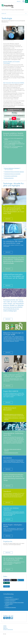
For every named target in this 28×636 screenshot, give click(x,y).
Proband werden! (8, 597)
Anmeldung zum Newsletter (10, 607)
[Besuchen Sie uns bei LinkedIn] (9, 618)
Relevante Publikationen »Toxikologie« (11, 168)
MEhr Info (8, 519)
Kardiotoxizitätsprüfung (9, 178)
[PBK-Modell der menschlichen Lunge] (14, 230)
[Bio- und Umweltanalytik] (14, 197)
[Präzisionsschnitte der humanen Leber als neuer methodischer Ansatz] (14, 293)
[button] (6, 580)
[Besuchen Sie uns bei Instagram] (12, 618)
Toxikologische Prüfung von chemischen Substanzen (14, 171)
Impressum (5, 628)
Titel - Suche (23, 1)
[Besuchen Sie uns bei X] (7, 618)
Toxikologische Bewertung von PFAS (11, 452)
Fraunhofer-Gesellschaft (9, 600)
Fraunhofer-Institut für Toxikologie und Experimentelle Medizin (13, 9)
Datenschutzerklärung (8, 629)
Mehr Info (8, 218)
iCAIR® (6, 605)
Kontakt (5, 627)
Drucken (6, 586)
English (18, 1)
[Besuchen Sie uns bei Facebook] (4, 618)
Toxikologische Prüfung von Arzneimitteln (12, 173)
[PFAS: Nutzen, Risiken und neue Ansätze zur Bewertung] (14, 426)
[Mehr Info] (14, 326)
